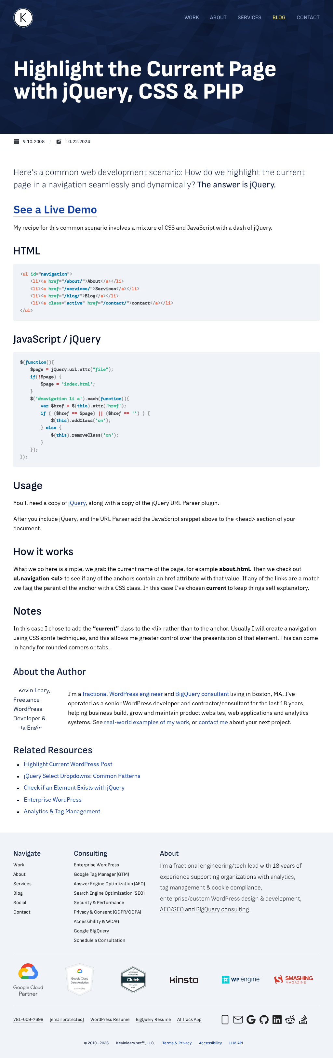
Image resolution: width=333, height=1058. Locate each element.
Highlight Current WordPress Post (68, 764)
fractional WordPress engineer (123, 694)
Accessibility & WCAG (96, 921)
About (218, 17)
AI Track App (189, 1019)
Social (19, 903)
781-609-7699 (28, 1019)
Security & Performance (99, 903)
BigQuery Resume (153, 1019)
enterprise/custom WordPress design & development (230, 898)
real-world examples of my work (146, 722)
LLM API (236, 1043)
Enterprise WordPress (53, 799)
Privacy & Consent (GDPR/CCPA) (107, 912)
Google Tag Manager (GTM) (101, 874)
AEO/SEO (172, 909)
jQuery (77, 503)
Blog (279, 17)
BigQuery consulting (222, 909)
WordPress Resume (109, 1019)
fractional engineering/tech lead (216, 866)
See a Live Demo (55, 209)
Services (249, 17)
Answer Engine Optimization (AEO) (109, 884)
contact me (213, 722)
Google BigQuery (91, 931)
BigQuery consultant (202, 694)
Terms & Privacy (177, 1043)
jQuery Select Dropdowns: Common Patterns (82, 776)
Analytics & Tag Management (62, 811)
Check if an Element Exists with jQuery (74, 787)
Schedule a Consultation (99, 940)
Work (191, 17)
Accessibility (210, 1043)
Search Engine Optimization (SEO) (109, 893)
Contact (308, 17)
